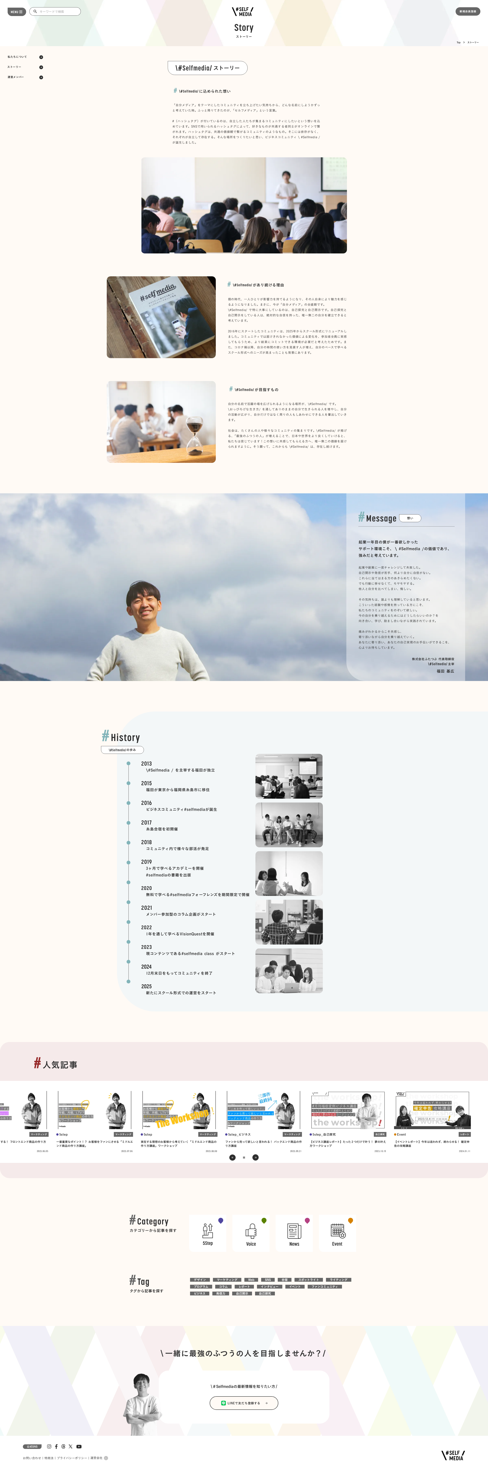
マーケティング (19, 1134)
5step (44, 1134)
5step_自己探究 (220, 1134)
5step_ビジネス (135, 1134)
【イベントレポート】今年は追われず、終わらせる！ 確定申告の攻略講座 (328, 1144)
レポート (360, 1134)
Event (297, 1134)
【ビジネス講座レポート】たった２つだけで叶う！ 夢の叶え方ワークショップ (244, 1144)
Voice (382, 1134)
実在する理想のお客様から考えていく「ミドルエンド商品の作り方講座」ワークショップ (75, 1144)
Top (459, 42)
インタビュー (443, 1134)
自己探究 (276, 1134)
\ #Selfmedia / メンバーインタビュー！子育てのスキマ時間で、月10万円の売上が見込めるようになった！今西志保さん (413, 1144)
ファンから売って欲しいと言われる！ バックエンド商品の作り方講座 (159, 1144)
